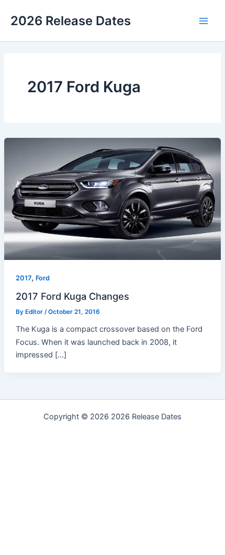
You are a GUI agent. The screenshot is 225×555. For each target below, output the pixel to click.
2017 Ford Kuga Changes (72, 296)
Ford (43, 278)
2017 (23, 278)
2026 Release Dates (70, 20)
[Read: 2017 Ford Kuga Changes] (112, 198)
